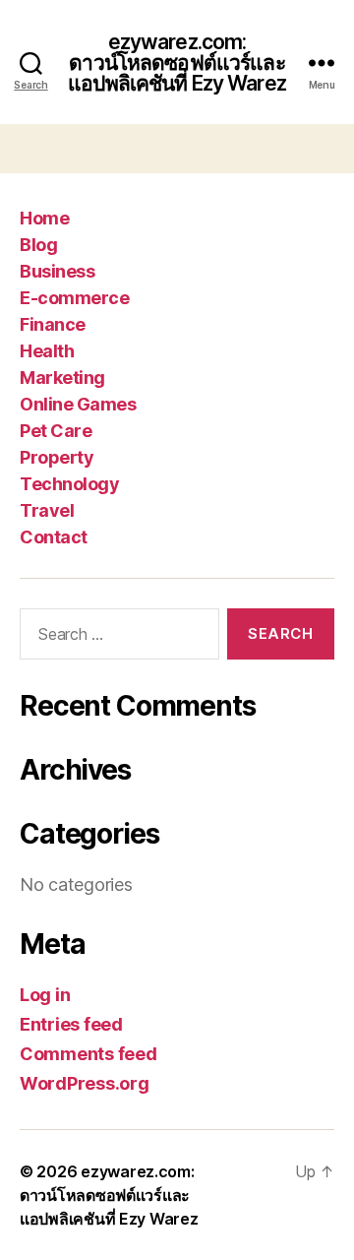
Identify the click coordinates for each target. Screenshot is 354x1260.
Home (44, 218)
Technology (69, 483)
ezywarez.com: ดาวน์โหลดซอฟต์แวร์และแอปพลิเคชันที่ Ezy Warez (177, 63)
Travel (47, 510)
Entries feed (71, 1024)
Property (56, 457)
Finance (53, 324)
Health (47, 351)
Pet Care (55, 430)
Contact (54, 537)
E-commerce (74, 297)
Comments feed (88, 1053)
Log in (45, 994)
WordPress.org (84, 1083)
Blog (38, 244)
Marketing (62, 377)
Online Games (78, 404)
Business (57, 271)
